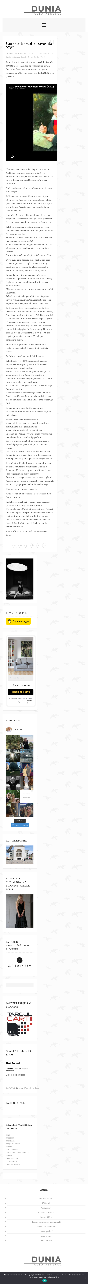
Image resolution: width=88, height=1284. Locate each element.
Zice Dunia (46, 1235)
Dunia (11, 53)
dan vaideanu (12, 1149)
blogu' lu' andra (13, 1143)
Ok (45, 1280)
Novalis (36, 57)
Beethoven (9, 57)
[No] (85, 1278)
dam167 (9, 1146)
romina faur (11, 1161)
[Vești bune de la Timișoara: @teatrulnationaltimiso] (26, 769)
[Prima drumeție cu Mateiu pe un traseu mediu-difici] (13, 796)
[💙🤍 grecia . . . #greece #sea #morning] (13, 755)
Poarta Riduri (46, 1217)
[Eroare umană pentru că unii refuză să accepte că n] (26, 755)
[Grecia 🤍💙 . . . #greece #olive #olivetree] (13, 742)
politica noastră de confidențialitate (21, 699)
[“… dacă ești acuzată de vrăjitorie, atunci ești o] (26, 742)
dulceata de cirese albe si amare (17, 1154)
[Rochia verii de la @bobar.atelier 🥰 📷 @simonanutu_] (26, 783)
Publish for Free (31, 1087)
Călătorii (46, 1203)
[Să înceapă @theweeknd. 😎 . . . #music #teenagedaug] (26, 810)
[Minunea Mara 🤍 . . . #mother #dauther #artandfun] (13, 810)
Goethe (30, 57)
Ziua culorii (46, 1240)
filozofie (24, 57)
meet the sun (12, 1158)
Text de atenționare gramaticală (46, 1221)
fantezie (17, 57)
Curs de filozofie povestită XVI (29, 45)
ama (8, 1134)
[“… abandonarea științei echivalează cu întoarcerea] (13, 769)
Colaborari (46, 1207)
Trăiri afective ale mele (46, 1226)
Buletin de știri (46, 1198)
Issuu (20, 1087)
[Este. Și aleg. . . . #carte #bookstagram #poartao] (26, 796)
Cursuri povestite (43, 53)
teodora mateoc (13, 1164)
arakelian (10, 1140)
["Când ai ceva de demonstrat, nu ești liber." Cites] (13, 783)
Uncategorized (46, 1231)
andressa (10, 1137)
